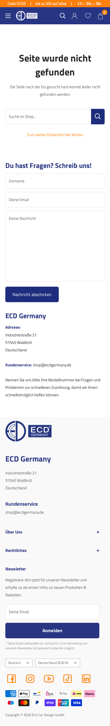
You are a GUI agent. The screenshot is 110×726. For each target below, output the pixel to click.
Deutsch (14, 662)
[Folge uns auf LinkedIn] (86, 679)
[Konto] (74, 15)
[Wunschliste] (88, 15)
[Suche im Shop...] (98, 116)
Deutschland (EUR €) (53, 662)
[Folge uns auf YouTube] (49, 679)
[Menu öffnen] (8, 16)
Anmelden (52, 630)
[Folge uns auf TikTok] (67, 679)
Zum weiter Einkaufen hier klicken (55, 135)
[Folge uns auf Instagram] (30, 679)
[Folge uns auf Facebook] (11, 679)
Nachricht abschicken (32, 294)
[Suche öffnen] (63, 16)
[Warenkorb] (100, 15)
